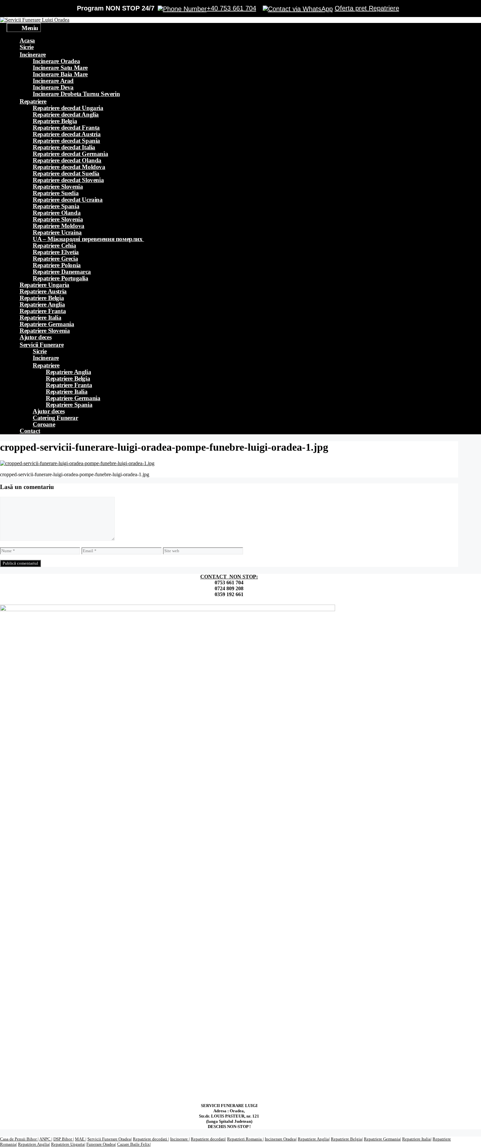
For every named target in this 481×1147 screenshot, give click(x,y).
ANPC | (45, 1139)
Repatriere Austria (43, 291)
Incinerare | (180, 1139)
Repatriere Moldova (58, 225)
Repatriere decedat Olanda (67, 160)
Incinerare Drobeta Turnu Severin (76, 93)
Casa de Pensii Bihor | (19, 1139)
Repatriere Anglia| (314, 1139)
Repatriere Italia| (417, 1139)
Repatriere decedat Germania (70, 153)
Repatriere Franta (43, 311)
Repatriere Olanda (56, 212)
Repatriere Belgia (55, 121)
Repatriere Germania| (382, 1139)
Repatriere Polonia (57, 265)
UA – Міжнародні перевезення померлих (88, 238)
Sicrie (27, 47)
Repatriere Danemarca (62, 271)
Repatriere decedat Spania (66, 140)
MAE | (80, 1139)
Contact (30, 430)
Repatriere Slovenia (58, 186)
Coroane (44, 424)
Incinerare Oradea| (281, 1139)
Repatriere (33, 101)
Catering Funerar (55, 417)
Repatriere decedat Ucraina (68, 199)
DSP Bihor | (63, 1139)
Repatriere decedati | (151, 1139)
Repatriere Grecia (55, 258)
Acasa (27, 40)
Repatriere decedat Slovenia (68, 180)
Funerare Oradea (100, 1144)
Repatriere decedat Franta (66, 127)
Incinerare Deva (53, 87)
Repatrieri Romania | (245, 1139)
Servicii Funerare (41, 344)
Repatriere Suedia (56, 193)
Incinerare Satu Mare (60, 67)
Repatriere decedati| (208, 1139)
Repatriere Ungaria (44, 284)
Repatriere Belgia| (347, 1139)
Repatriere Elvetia (56, 252)
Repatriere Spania (56, 206)
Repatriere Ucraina (57, 232)
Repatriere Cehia (54, 245)
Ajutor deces (35, 337)
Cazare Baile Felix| (134, 1144)
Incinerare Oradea (56, 61)
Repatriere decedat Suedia (66, 173)
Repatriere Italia (40, 317)
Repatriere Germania (47, 324)
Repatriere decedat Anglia (66, 114)
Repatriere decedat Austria (67, 134)
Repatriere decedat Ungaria (68, 107)
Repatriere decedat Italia (64, 147)
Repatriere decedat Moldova (69, 166)
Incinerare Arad (53, 80)
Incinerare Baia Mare (60, 74)
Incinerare (33, 54)
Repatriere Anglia (42, 304)
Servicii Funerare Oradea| (109, 1139)
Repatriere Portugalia (60, 278)
